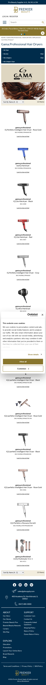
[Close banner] (42, 315)
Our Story (6, 616)
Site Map (6, 632)
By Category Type (9, 61)
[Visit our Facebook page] (14, 585)
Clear (42, 53)
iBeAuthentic (25, 681)
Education (6, 644)
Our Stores (7, 619)
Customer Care (29, 616)
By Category (7, 57)
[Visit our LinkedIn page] (25, 585)
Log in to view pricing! (23, 136)
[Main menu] (4, 22)
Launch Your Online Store (12, 651)
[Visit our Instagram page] (20, 585)
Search (43, 22)
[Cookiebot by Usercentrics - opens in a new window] (28, 314)
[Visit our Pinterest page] (31, 585)
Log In (5, 16)
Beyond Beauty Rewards (12, 625)
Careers (6, 629)
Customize (21, 369)
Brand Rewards (8, 654)
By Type (6, 50)
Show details (33, 354)
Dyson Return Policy (31, 634)
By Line (6, 53)
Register (14, 16)
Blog (4, 657)
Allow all (23, 362)
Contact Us (28, 619)
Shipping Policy (29, 628)
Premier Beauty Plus (10, 622)
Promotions (7, 647)
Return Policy (29, 631)
